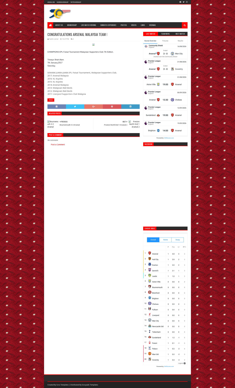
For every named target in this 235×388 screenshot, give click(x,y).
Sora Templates (62, 385)
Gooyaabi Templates (90, 385)
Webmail (152, 25)
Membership (72, 25)
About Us (59, 25)
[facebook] (180, 2)
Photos (124, 25)
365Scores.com (169, 138)
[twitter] (183, 2)
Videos (133, 25)
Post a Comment (58, 144)
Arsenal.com (51, 2)
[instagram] (186, 2)
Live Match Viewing (88, 25)
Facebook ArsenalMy (62, 2)
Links (143, 25)
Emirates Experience (108, 25)
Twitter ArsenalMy (75, 2)
